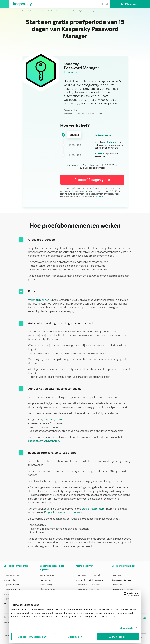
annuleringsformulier (94, 508)
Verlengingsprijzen (38, 299)
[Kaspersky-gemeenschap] (144, 617)
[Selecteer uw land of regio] (102, 4)
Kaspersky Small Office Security (88, 575)
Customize (73, 636)
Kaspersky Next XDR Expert (123, 589)
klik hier (99, 196)
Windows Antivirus (47, 589)
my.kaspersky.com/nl (52, 419)
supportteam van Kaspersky (44, 440)
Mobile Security (46, 584)
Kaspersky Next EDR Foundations (89, 580)
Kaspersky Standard (12, 575)
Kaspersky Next (118, 575)
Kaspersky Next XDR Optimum (88, 589)
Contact (6, 635)
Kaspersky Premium (11, 584)
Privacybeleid (8, 622)
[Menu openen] (4, 4)
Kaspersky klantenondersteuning (63, 512)
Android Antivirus (47, 575)
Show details (126, 628)
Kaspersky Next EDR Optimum (88, 584)
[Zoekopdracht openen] (107, 4)
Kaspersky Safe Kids (12, 589)
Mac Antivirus (45, 580)
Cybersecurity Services (121, 580)
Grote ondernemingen (123, 565)
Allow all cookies (118, 636)
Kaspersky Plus (10, 580)
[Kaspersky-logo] (22, 3)
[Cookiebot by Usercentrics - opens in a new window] (126, 594)
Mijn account (131, 4)
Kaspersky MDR (118, 584)
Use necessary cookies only (32, 636)
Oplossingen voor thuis (16, 565)
